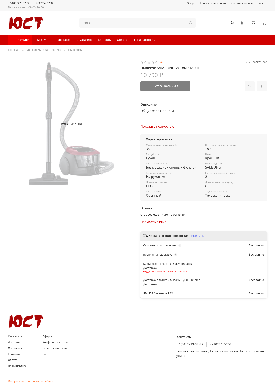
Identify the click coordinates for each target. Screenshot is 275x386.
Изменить (197, 236)
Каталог (23, 40)
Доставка (64, 40)
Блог (260, 3)
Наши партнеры (144, 40)
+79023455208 (44, 3)
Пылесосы (75, 50)
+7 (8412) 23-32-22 (18, 3)
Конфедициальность (213, 3)
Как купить (44, 40)
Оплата (122, 40)
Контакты (104, 40)
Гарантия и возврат (242, 3)
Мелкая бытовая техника (43, 50)
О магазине (84, 40)
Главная (13, 50)
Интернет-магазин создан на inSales (30, 381)
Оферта (191, 3)
